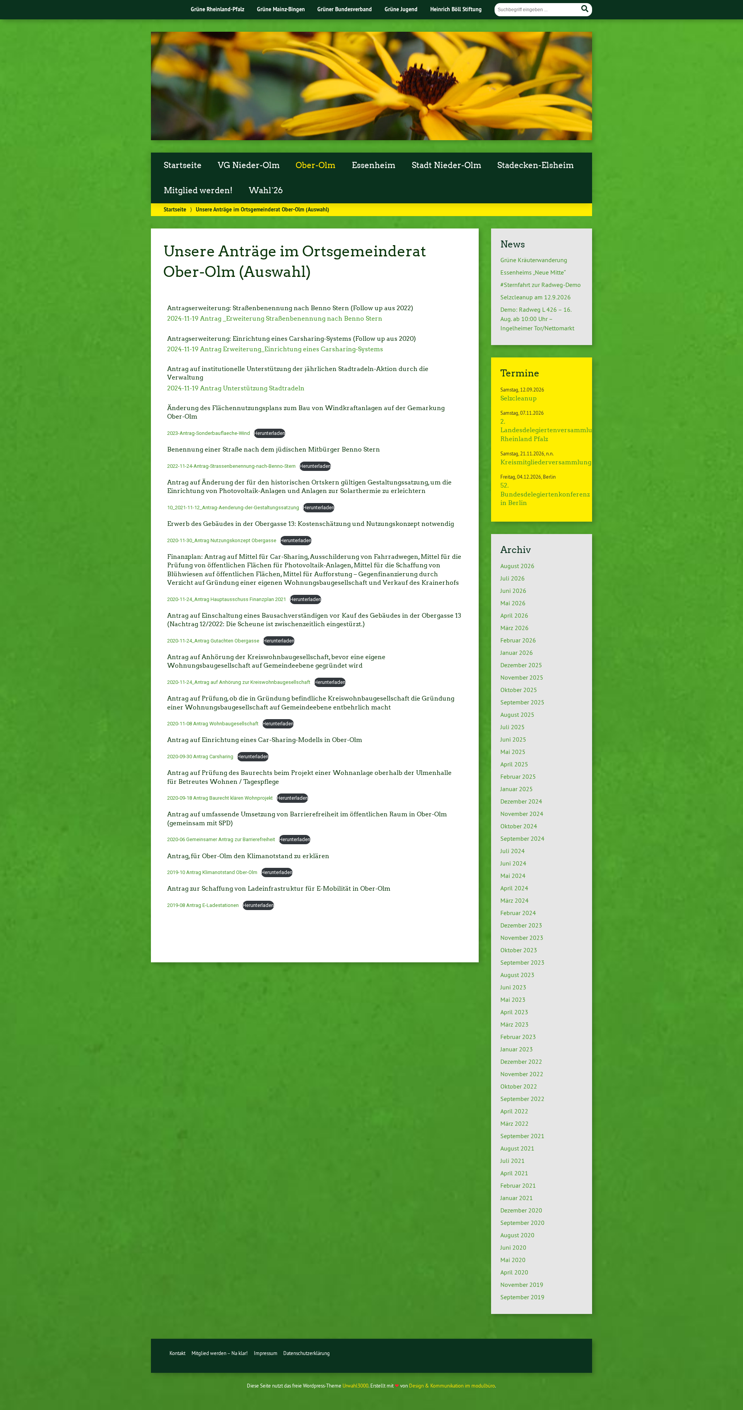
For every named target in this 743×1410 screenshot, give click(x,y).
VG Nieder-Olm (249, 165)
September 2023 (522, 962)
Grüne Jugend (401, 9)
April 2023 (514, 1012)
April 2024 (514, 888)
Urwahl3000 (355, 1386)
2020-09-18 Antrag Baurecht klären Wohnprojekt (220, 798)
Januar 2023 (516, 1049)
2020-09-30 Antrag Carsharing (200, 756)
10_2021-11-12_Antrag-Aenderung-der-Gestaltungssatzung (233, 507)
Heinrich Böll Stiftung (456, 9)
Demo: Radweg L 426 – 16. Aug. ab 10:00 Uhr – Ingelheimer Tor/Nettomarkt (537, 319)
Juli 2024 (512, 851)
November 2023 (521, 937)
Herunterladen (269, 433)
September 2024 (522, 838)
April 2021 (514, 1173)
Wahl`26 (266, 190)
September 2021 (522, 1136)
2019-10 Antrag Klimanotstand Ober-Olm (212, 872)
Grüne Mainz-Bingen (281, 9)
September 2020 (522, 1222)
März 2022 (514, 1123)
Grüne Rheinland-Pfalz (217, 9)
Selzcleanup (518, 398)
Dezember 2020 (521, 1210)
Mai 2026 (513, 603)
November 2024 (521, 813)
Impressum (265, 1353)
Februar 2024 (518, 913)
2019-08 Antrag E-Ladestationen (203, 905)
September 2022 (522, 1099)
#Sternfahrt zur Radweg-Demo (540, 285)
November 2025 (521, 677)
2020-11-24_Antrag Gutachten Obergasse (213, 641)
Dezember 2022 (521, 1061)
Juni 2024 (513, 863)
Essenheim (373, 165)
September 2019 (522, 1297)
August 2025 (517, 714)
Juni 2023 (513, 987)
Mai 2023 (513, 999)
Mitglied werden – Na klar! (220, 1353)
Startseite (183, 165)
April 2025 (514, 764)
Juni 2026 (513, 590)
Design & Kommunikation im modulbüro (452, 1386)
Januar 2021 (516, 1198)
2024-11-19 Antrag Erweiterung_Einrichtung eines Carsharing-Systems (275, 349)
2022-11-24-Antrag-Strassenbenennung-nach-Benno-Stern (231, 466)
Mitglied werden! (198, 190)
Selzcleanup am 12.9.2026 (535, 297)
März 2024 (514, 900)
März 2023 (514, 1024)
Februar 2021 (518, 1185)
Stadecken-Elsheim (535, 165)
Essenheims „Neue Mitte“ (533, 272)
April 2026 (514, 615)
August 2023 (517, 975)
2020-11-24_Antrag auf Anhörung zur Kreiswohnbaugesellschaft (238, 682)
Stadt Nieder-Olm (446, 165)
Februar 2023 (518, 1037)
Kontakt (177, 1353)
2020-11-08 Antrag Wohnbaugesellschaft (213, 723)
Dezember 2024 (521, 801)
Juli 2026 (512, 578)
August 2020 (517, 1235)
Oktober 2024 (518, 826)
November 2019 (521, 1284)
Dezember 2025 (521, 665)
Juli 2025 (512, 727)
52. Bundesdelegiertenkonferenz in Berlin (545, 494)
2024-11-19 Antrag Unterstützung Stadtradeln (236, 388)
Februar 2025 (518, 776)
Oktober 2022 (518, 1086)
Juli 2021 (512, 1160)
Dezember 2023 (521, 925)
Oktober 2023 (518, 950)
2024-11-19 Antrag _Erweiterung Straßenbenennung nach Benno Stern (274, 318)
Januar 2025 (516, 789)
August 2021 (517, 1148)
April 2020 (514, 1272)
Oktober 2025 (518, 690)
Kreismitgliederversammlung (545, 462)
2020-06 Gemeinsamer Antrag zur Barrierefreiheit (221, 839)
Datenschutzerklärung (306, 1353)
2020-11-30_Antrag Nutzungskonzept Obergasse (221, 540)
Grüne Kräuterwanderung (533, 260)
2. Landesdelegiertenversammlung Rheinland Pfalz (550, 430)
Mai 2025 (513, 752)
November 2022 (521, 1074)
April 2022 (514, 1111)
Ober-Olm (316, 165)
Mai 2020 (513, 1260)
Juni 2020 (513, 1247)
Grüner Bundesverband (344, 9)
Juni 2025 (513, 739)
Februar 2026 (518, 640)
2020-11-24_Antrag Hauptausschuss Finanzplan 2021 (226, 599)
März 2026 (514, 628)
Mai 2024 (513, 875)
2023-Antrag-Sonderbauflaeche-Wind (208, 433)
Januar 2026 (516, 652)
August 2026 (517, 566)
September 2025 (522, 702)
